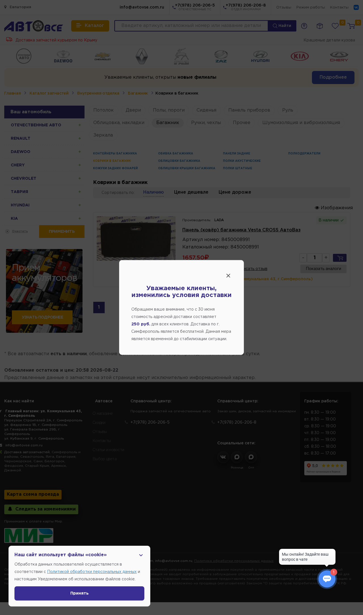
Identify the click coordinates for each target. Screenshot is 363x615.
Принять (79, 593)
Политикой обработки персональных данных (92, 572)
